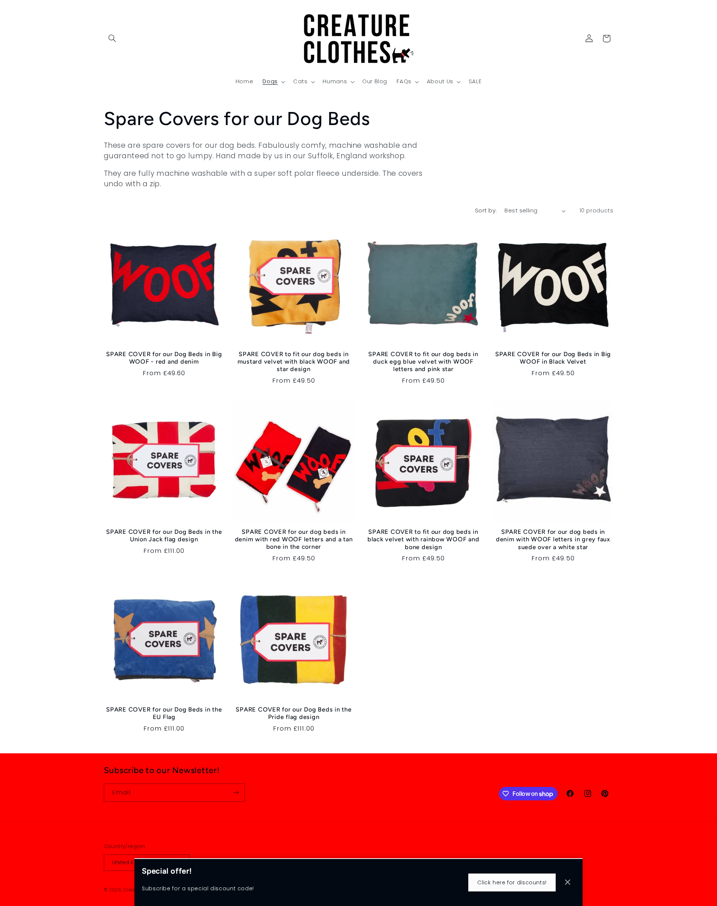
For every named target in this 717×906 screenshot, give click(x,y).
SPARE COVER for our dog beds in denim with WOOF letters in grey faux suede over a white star (553, 539)
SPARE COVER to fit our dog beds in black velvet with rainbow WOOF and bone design (423, 539)
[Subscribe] (235, 793)
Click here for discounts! (512, 882)
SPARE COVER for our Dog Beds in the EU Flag (164, 713)
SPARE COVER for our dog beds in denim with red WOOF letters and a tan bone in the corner (294, 539)
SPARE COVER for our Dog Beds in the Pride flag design (293, 713)
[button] (112, 38)
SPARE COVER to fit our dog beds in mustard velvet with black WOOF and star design (294, 362)
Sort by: (486, 210)
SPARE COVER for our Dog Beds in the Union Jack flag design (164, 535)
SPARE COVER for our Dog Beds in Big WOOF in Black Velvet (553, 358)
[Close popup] (567, 883)
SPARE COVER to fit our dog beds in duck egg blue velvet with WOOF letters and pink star (423, 362)
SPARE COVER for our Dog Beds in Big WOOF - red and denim (164, 358)
